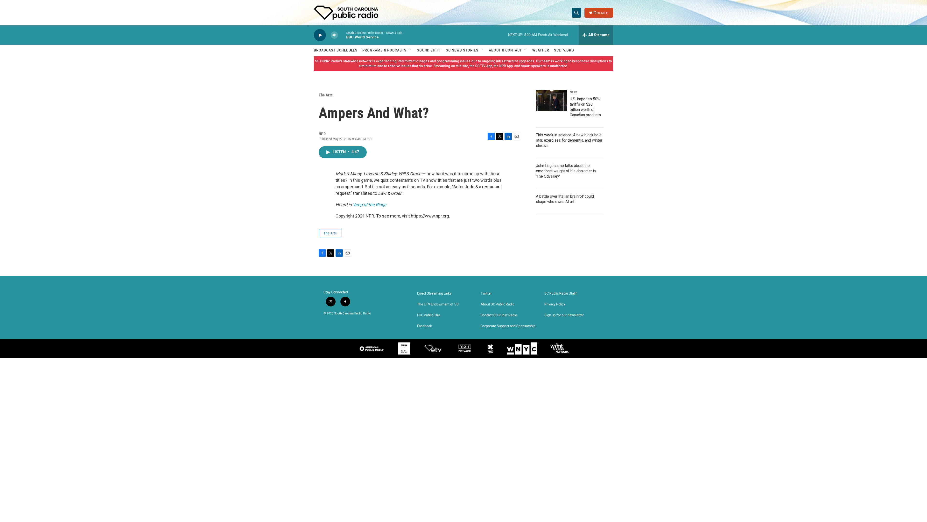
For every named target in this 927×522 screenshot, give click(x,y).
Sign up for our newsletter (564, 315)
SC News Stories (462, 50)
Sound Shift (429, 50)
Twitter (486, 293)
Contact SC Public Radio (499, 315)
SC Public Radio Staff (560, 293)
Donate (600, 12)
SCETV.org (564, 50)
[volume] (334, 35)
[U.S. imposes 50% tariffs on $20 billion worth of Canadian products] (551, 100)
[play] (320, 35)
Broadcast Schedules (336, 50)
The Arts (326, 95)
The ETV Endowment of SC (438, 304)
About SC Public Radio (497, 304)
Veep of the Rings (369, 204)
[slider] (342, 34)
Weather (540, 50)
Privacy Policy (554, 304)
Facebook (424, 326)
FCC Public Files (429, 315)
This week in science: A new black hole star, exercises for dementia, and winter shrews (569, 140)
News (573, 92)
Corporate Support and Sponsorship (508, 326)
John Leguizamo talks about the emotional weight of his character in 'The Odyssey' (566, 171)
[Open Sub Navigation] (410, 50)
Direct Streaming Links (434, 293)
